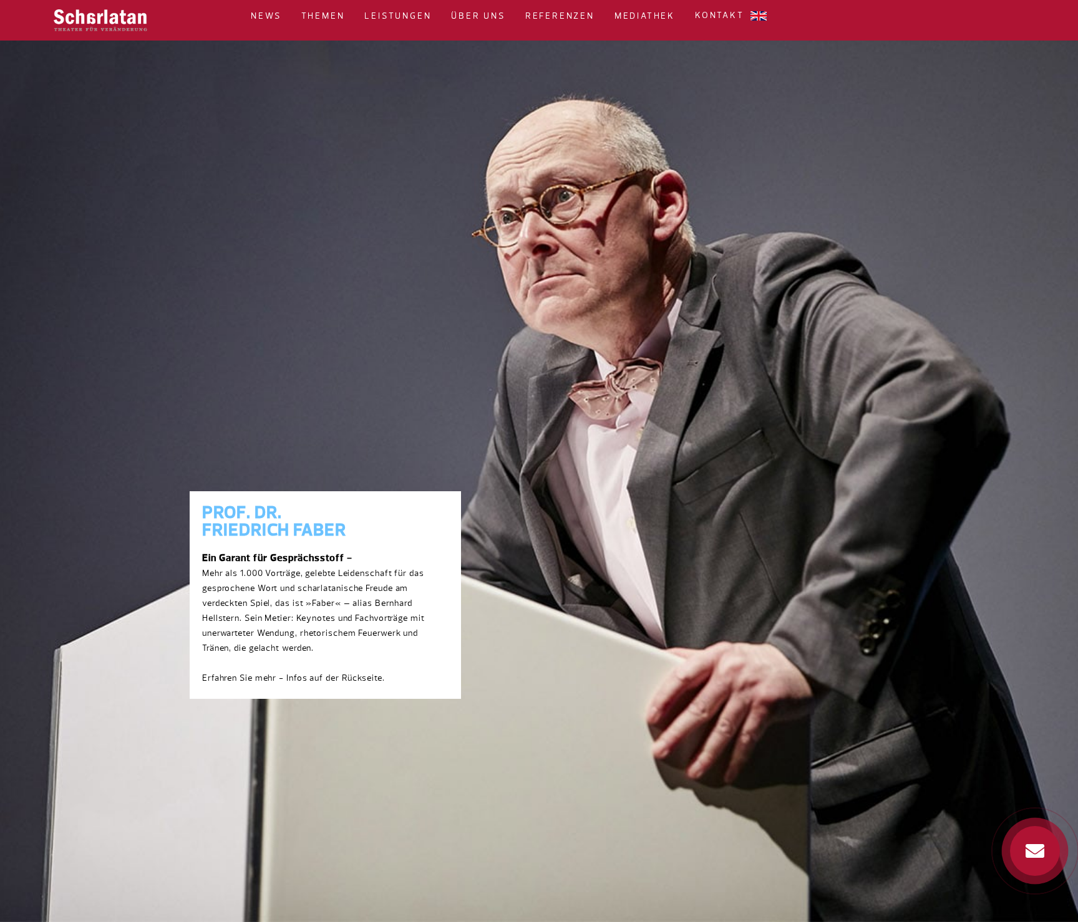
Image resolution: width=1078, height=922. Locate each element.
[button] (286, 16)
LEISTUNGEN (397, 16)
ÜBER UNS (478, 16)
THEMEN (323, 16)
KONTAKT (719, 15)
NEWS (266, 16)
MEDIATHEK (644, 16)
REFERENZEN (560, 16)
